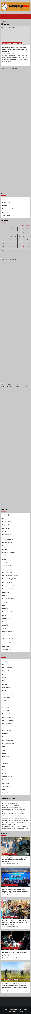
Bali (3, 518)
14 (19, 239)
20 (15, 243)
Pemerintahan (6, 612)
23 (28, 243)
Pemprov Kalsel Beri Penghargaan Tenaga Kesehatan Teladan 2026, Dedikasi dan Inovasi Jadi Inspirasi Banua (15, 891)
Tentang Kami (6, 215)
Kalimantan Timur (7, 582)
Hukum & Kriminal (7, 43)
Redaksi (4, 212)
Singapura (5, 618)
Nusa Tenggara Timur (9, 539)
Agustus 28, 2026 (11, 863)
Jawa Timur (5, 569)
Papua (4, 608)
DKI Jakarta (5, 534)
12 (11, 239)
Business (4, 528)
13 (15, 239)
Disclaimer (5, 199)
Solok (3, 621)
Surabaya (5, 646)
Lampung (5, 592)
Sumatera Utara (6, 638)
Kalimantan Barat (7, 572)
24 (3, 246)
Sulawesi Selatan (7, 631)
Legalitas (4, 205)
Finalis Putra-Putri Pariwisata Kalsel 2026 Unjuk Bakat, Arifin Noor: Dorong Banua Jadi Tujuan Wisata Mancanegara (15, 922)
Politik (4, 615)
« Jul (2, 254)
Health (4, 549)
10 (3, 239)
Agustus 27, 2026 (11, 895)
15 (23, 239)
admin (5, 53)
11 (7, 239)
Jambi (4, 559)
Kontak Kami (6, 202)
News (3, 595)
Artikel (4, 515)
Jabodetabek (6, 556)
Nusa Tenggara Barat (8, 598)
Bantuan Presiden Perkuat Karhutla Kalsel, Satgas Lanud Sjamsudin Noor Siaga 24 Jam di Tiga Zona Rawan (15, 954)
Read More (4, 63)
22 (23, 243)
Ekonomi (4, 542)
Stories (4, 628)
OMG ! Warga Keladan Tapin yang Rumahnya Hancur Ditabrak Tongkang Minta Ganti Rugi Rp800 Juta (14, 49)
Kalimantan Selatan (17, 43)
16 (28, 239)
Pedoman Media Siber (8, 209)
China (4, 531)
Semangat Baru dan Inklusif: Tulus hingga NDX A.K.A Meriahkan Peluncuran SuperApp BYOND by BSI (15, 822)
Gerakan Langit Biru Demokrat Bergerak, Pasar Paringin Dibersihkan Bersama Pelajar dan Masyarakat (15, 859)
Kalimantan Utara (7, 585)
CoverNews (11, 1011)
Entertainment (6, 546)
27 (15, 246)
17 (3, 243)
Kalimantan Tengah (7, 579)
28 (19, 246)
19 (11, 243)
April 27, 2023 (11, 53)
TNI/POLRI (5, 649)
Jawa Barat (5, 562)
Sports (4, 625)
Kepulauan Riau (6, 589)
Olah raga (5, 602)
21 (19, 243)
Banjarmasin (5, 525)
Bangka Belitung (7, 521)
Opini (3, 605)
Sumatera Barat (6, 635)
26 (11, 246)
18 (7, 243)
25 (7, 246)
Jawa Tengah (6, 565)
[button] (2, 16)
